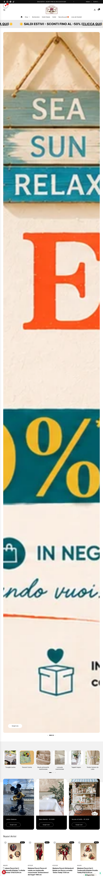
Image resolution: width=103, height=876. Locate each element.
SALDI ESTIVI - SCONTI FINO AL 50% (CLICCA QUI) (51, 1)
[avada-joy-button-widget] (4, 872)
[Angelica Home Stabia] (51, 10)
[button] (4, 10)
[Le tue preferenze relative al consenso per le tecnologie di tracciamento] (100, 873)
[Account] (95, 10)
